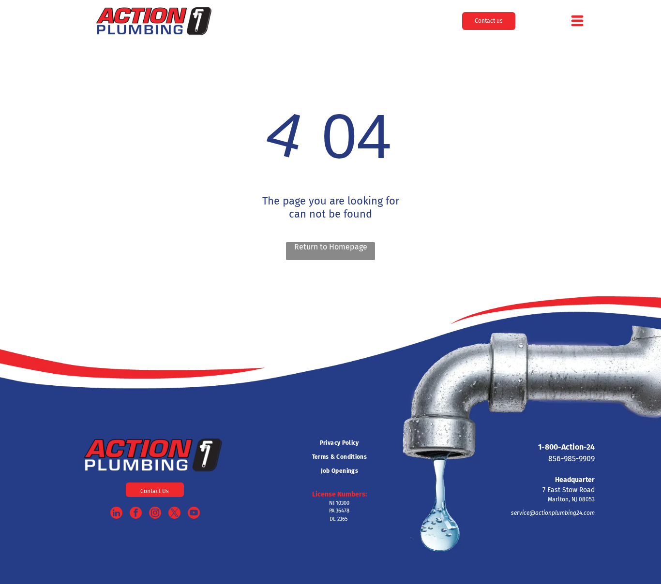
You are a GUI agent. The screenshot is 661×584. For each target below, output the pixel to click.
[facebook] (136, 514)
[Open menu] (577, 21)
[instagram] (155, 514)
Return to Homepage (330, 246)
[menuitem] (339, 443)
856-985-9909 (571, 458)
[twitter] (174, 514)
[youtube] (194, 514)
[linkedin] (116, 514)
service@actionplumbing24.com (553, 513)
